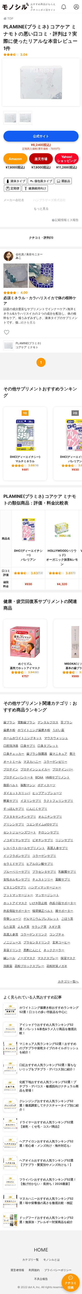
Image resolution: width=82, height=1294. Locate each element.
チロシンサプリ (48, 832)
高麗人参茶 (10, 934)
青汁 (72, 753)
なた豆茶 (9, 926)
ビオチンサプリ (42, 840)
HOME (41, 1250)
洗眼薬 (7, 966)
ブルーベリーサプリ (16, 871)
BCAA (39, 777)
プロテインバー (62, 769)
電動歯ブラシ (26, 722)
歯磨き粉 (9, 730)
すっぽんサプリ (13, 808)
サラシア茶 (39, 926)
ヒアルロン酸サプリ (39, 863)
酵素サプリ (10, 800)
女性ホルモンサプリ (16, 879)
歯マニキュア (58, 753)
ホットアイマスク (15, 903)
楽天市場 (41, 159)
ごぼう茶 (67, 918)
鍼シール (9, 958)
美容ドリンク (12, 950)
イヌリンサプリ (30, 800)
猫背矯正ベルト (42, 911)
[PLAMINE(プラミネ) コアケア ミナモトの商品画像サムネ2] (25, 118)
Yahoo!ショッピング (66, 159)
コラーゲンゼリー (55, 761)
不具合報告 (41, 1279)
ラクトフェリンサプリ (58, 800)
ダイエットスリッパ (16, 793)
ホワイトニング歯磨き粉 (34, 730)
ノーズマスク (26, 958)
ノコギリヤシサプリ (16, 840)
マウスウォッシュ (56, 738)
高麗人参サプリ (57, 848)
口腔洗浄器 (10, 745)
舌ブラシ (66, 722)
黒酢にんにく (32, 950)
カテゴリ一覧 (30, 1259)
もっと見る (41, 208)
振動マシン (27, 785)
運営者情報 (17, 1270)
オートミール (12, 761)
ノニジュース (12, 942)
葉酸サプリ (62, 879)
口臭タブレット (48, 745)
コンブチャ (56, 934)
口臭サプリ (27, 745)
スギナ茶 (55, 926)
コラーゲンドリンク (33, 934)
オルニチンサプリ (50, 816)
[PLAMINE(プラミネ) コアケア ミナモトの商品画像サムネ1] (10, 118)
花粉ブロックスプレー (29, 966)
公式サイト (41, 136)
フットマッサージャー (18, 895)
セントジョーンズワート (19, 832)
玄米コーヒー (61, 942)
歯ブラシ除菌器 (36, 753)
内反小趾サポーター (62, 903)
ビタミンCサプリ (14, 887)
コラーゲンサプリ (44, 856)
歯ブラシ (9, 722)
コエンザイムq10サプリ (42, 824)
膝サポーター (64, 911)
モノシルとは (51, 1259)
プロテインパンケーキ (18, 777)
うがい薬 (58, 730)
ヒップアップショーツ (47, 793)
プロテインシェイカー (35, 769)
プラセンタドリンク (36, 942)
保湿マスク (68, 958)
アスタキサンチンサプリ (19, 816)
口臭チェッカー (13, 753)
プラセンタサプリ (44, 871)
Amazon (15, 159)
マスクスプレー (48, 958)
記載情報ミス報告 (67, 220)
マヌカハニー (32, 761)
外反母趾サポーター (16, 911)
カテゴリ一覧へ (68, 981)
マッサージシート (47, 895)
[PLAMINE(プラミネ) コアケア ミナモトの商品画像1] (41, 82)
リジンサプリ (64, 840)
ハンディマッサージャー (44, 887)
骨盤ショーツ (12, 918)
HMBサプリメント (58, 777)
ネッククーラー (54, 950)
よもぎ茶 (23, 926)
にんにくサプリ (36, 808)
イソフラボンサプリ (16, 856)
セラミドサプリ (13, 863)
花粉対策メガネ (56, 966)
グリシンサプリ (13, 824)
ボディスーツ (46, 785)
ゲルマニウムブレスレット (41, 918)
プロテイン (10, 769)
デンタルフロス (48, 722)
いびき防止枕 (38, 903)
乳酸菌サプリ (67, 871)
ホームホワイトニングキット (22, 738)
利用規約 (34, 1270)
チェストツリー (42, 879)
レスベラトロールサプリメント (24, 848)
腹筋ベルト (10, 785)
